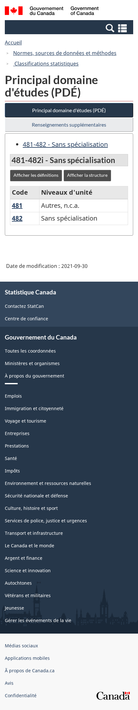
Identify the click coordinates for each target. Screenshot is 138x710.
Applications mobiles (27, 658)
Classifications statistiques (46, 63)
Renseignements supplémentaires (69, 124)
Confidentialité (21, 695)
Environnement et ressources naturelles (48, 483)
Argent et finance (23, 558)
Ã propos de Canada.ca (30, 670)
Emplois (13, 396)
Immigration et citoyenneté (34, 408)
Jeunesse (14, 608)
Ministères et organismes (32, 363)
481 (17, 205)
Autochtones (18, 583)
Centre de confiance (26, 319)
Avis (9, 683)
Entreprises (17, 433)
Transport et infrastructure (34, 533)
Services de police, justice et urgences (46, 521)
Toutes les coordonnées (30, 351)
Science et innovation (28, 570)
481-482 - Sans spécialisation (65, 144)
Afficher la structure (87, 175)
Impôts (12, 471)
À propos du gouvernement (34, 376)
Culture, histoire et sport (31, 508)
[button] (69, 28)
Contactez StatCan (24, 306)
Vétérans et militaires (28, 595)
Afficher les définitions (35, 175)
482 (17, 218)
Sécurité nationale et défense (36, 496)
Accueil (13, 42)
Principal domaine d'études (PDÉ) (69, 110)
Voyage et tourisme (25, 421)
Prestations (17, 446)
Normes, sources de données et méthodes (64, 53)
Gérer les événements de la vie (38, 620)
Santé (11, 458)
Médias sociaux (21, 646)
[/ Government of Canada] (52, 11)
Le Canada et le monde (29, 545)
